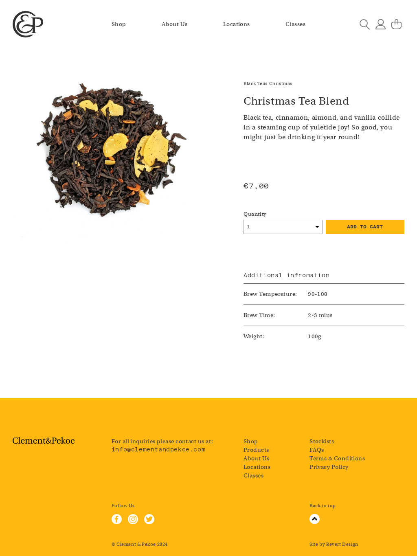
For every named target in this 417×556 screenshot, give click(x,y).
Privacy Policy (328, 467)
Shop (119, 24)
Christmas (280, 83)
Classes (295, 24)
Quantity (255, 213)
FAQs (316, 449)
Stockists (321, 441)
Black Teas (256, 83)
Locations (236, 24)
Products (256, 449)
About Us (175, 24)
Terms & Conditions (337, 458)
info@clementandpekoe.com (158, 449)
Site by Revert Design (333, 544)
